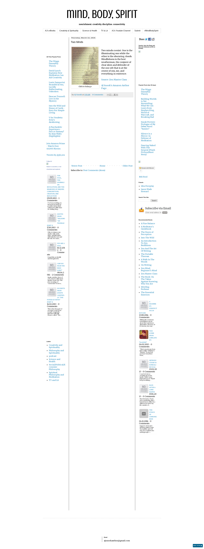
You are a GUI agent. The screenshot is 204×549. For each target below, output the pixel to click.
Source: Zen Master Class (114, 79)
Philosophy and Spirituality (56, 351)
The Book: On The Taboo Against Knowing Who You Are (149, 280)
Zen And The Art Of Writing (148, 249)
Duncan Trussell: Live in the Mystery (57, 98)
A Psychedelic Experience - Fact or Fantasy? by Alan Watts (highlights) (56, 131)
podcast (52, 356)
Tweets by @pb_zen (56, 155)
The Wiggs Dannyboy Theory (54, 63)
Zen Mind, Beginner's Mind (149, 269)
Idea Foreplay (147, 186)
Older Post (128, 166)
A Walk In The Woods (147, 260)
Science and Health (54, 360)
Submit (137, 31)
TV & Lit (104, 31)
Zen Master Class (149, 273)
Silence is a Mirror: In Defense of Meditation (146, 137)
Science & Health (89, 31)
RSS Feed (143, 177)
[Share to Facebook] (115, 95)
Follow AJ (49, 161)
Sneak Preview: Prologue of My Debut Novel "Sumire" (148, 125)
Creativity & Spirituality (68, 31)
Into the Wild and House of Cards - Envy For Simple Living (57, 109)
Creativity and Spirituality (55, 346)
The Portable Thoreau (147, 255)
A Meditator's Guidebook (147, 227)
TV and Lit (54, 380)
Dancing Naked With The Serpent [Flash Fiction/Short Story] (148, 150)
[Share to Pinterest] (117, 95)
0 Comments (97, 95)
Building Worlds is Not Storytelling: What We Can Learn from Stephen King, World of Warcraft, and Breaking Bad (149, 108)
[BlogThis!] (110, 95)
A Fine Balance (148, 223)
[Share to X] (112, 95)
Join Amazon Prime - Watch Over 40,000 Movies (56, 146)
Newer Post (76, 166)
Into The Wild (147, 237)
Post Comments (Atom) (94, 170)
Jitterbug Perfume (145, 288)
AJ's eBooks (50, 31)
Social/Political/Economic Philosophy (57, 366)
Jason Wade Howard (146, 190)
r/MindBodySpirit (151, 31)
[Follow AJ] (47, 164)
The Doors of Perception (147, 233)
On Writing (146, 265)
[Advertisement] (54, 44)
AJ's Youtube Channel (121, 31)
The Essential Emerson (147, 293)
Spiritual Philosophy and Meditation (56, 374)
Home (102, 166)
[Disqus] (102, 132)
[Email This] (108, 95)
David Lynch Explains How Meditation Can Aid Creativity (56, 74)
